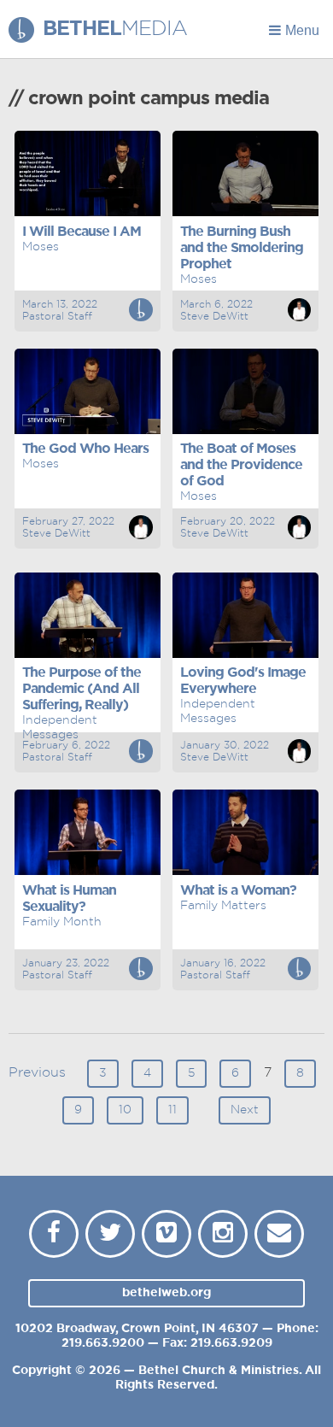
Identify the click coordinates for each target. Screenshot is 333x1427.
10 (125, 1110)
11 (172, 1110)
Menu (302, 30)
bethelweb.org (166, 1293)
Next (245, 1110)
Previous (37, 1072)
